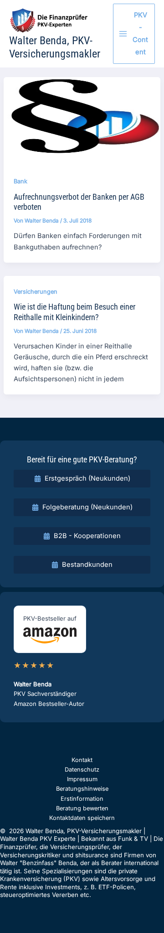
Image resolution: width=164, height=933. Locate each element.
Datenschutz (82, 769)
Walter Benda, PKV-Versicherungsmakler (54, 47)
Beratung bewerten (82, 808)
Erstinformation (82, 798)
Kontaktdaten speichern (82, 817)
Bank (20, 181)
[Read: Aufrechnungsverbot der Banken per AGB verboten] (82, 121)
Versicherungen (35, 291)
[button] (82, 478)
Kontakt (82, 760)
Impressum (82, 779)
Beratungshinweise (82, 788)
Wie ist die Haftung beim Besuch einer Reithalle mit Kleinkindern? (74, 311)
